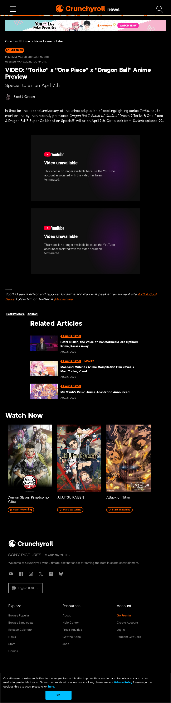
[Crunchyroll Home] (30, 546)
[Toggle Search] (160, 9)
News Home (43, 41)
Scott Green (24, 96)
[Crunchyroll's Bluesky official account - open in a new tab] (61, 574)
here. (51, 686)
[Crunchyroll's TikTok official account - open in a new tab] (51, 574)
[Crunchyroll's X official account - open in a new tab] (41, 574)
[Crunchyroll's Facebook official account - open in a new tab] (21, 574)
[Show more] (13, 9)
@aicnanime (63, 299)
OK (58, 695)
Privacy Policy (123, 682)
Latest (60, 41)
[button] (25, 588)
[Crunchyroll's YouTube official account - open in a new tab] (11, 574)
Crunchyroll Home (17, 41)
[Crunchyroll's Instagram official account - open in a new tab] (31, 574)
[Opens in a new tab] (85, 25)
